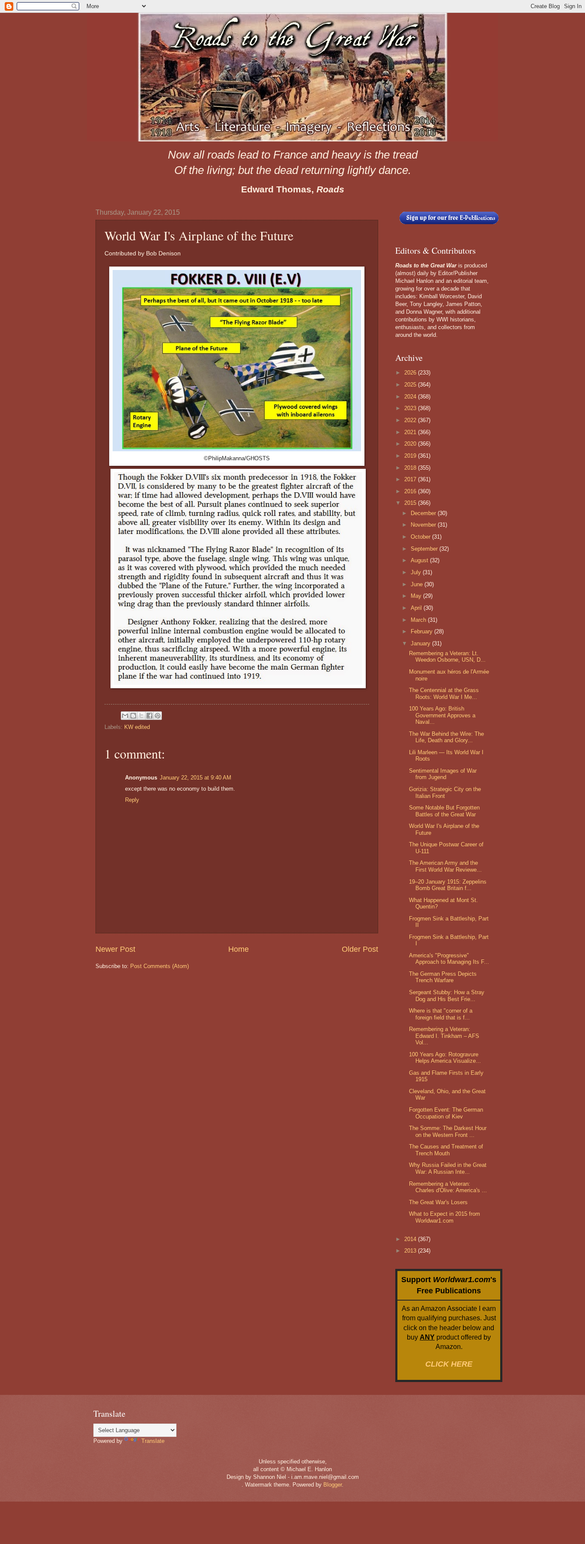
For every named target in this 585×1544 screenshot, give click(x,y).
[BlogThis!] (133, 715)
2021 (411, 432)
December (424, 513)
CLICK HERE (448, 1364)
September (425, 549)
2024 (411, 396)
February (422, 631)
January (421, 643)
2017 (411, 479)
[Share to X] (141, 715)
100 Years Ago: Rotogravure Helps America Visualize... (445, 1057)
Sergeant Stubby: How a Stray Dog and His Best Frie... (446, 995)
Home (238, 949)
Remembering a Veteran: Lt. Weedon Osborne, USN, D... (447, 656)
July (417, 572)
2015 (411, 503)
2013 (411, 1250)
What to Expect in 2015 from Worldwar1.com (444, 1217)
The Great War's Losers (438, 1202)
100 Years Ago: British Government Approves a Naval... (442, 715)
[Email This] (125, 715)
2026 (411, 372)
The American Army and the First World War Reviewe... (445, 866)
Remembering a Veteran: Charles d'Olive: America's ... (448, 1187)
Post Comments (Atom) (159, 966)
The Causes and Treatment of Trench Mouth (446, 1149)
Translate (152, 1441)
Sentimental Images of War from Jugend (443, 774)
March (419, 620)
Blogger (332, 1484)
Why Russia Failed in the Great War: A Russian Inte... (448, 1168)
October (421, 537)
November (424, 525)
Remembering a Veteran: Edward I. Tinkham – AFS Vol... (444, 1036)
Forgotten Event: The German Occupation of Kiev (446, 1112)
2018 (411, 468)
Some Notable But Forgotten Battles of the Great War (444, 810)
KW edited (137, 727)
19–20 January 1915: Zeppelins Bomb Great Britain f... (448, 884)
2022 (411, 420)
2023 (411, 408)
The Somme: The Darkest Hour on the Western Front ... (448, 1131)
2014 (411, 1239)
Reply (132, 800)
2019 (411, 456)
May (417, 596)
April (417, 608)
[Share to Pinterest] (157, 715)
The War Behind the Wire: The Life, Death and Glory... (446, 737)
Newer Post (115, 949)
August (420, 560)
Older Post (360, 949)
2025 (411, 384)
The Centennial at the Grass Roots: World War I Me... (444, 693)
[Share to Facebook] (149, 715)
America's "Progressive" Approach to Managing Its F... (449, 958)
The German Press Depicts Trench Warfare (443, 977)
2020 (411, 444)
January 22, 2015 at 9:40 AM (195, 777)
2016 (411, 491)
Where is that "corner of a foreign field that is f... (440, 1013)
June (417, 584)
